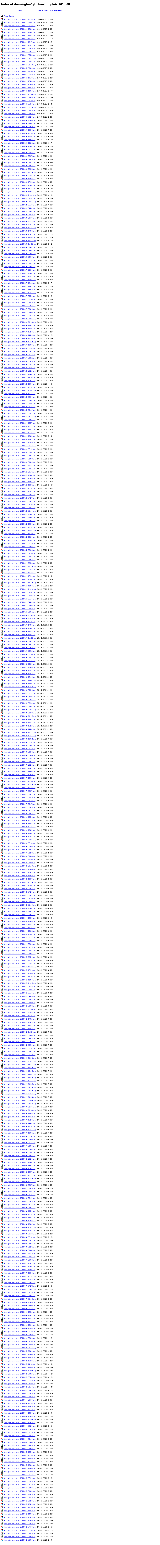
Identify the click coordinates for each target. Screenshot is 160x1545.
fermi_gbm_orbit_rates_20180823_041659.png (20, 504)
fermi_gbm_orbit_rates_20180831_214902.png (20, 22)
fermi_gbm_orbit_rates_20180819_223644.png (20, 664)
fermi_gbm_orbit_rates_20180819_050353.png (20, 700)
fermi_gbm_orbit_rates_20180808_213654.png (20, 1208)
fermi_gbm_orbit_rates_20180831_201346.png (20, 26)
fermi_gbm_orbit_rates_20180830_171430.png (20, 133)
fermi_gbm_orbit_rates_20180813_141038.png (20, 977)
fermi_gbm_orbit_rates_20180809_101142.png (20, 1182)
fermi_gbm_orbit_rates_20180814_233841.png (20, 908)
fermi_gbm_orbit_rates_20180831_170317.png (20, 32)
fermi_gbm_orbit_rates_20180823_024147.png (20, 508)
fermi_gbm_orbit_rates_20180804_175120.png (20, 1406)
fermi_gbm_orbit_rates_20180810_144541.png (20, 1123)
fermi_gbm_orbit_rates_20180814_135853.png (20, 928)
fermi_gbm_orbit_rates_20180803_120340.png (20, 1468)
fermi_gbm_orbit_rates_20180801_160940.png (20, 84)
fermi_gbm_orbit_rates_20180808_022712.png (20, 1247)
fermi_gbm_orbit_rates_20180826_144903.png (20, 335)
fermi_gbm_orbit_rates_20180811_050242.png (20, 1094)
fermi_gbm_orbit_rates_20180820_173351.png (20, 625)
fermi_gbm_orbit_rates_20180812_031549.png (20, 1048)
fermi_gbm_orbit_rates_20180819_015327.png (20, 706)
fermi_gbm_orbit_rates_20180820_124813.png (20, 635)
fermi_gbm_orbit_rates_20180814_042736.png (20, 947)
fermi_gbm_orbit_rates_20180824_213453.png (20, 420)
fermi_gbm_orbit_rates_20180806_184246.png (20, 1312)
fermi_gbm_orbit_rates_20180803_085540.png (20, 1475)
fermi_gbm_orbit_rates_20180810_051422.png (20, 1143)
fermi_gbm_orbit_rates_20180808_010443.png (20, 1250)
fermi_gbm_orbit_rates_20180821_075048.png (20, 596)
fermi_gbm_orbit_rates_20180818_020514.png (20, 755)
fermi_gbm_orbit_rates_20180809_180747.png (20, 1165)
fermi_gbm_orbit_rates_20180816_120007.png (20, 833)
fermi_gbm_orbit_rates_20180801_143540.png (20, 88)
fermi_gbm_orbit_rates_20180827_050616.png (20, 306)
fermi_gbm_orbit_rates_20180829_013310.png (20, 215)
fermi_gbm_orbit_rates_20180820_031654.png (20, 654)
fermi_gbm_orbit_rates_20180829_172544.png (20, 182)
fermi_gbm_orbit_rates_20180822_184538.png (20, 524)
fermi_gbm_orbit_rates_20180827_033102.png (20, 309)
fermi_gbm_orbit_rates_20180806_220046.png (20, 1305)
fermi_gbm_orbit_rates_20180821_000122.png (20, 612)
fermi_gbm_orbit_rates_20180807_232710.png (20, 1253)
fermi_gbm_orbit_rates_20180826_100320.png (20, 345)
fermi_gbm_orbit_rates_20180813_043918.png (20, 996)
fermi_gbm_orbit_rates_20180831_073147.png (20, 52)
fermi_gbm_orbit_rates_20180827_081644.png (20, 299)
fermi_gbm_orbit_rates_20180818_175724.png (20, 723)
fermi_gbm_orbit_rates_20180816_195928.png (20, 817)
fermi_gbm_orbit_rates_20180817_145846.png (20, 778)
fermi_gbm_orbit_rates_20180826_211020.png (20, 322)
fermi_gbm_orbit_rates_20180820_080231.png (20, 644)
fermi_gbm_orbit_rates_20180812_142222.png (20, 1025)
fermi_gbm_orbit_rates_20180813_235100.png (20, 957)
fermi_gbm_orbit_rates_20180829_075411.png (20, 202)
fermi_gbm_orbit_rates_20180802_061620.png (20, 1530)
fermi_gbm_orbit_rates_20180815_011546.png (20, 905)
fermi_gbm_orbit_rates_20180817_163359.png (20, 775)
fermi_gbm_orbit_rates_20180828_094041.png (20, 247)
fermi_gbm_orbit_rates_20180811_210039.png (20, 1061)
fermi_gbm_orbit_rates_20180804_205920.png (20, 1400)
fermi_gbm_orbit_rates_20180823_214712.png (20, 469)
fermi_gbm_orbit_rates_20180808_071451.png (20, 1237)
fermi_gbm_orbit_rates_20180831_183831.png (20, 29)
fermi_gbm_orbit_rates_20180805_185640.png (20, 1354)
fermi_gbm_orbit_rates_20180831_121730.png (20, 42)
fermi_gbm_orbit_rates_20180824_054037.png (20, 452)
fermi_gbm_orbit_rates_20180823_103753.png (20, 491)
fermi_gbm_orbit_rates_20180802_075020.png (20, 1527)
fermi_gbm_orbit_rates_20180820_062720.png (20, 648)
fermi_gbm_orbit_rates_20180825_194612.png (20, 374)
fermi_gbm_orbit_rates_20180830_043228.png (20, 159)
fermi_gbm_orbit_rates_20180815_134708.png (20, 879)
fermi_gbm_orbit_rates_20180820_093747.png (20, 641)
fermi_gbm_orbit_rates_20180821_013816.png (20, 609)
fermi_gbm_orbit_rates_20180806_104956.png (20, 1328)
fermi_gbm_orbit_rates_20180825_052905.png (20, 403)
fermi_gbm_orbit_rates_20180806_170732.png (20, 1315)
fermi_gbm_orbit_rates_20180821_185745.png (20, 573)
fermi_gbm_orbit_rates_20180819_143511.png (20, 680)
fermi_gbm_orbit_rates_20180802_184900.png (20, 1504)
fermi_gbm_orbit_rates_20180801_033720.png (20, 110)
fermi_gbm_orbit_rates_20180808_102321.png (20, 1231)
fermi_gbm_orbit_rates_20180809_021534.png (20, 1198)
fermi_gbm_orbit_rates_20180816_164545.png (20, 823)
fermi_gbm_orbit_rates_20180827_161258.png (20, 283)
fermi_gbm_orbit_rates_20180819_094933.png (20, 690)
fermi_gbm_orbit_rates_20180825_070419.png (20, 400)
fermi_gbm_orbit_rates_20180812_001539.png (20, 1055)
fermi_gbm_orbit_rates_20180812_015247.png (20, 1051)
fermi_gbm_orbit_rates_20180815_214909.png (20, 863)
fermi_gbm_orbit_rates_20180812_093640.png (20, 1035)
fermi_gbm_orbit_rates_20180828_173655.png (20, 231)
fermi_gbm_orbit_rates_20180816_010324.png (20, 856)
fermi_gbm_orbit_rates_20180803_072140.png (20, 1478)
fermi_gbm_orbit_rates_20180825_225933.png (20, 368)
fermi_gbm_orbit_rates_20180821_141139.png (20, 583)
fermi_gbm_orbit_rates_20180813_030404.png (20, 999)
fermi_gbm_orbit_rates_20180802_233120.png (20, 1494)
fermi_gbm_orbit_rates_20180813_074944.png (20, 990)
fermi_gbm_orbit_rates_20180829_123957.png (20, 192)
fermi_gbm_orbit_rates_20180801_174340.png (20, 81)
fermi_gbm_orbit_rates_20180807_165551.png (20, 1266)
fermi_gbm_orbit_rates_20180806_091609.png (20, 1331)
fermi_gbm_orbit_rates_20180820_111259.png (20, 638)
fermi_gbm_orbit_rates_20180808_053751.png (20, 1240)
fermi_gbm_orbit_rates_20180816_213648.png (20, 814)
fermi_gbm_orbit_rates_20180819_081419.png (20, 693)
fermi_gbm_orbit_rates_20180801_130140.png (20, 91)
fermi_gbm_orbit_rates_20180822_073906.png (20, 547)
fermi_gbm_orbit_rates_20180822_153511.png (20, 530)
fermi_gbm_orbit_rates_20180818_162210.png (20, 726)
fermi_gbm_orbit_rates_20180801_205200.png (20, 75)
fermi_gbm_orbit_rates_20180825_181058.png (20, 377)
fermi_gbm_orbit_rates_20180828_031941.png (20, 260)
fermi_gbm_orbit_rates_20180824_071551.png (20, 449)
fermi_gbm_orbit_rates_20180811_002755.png (20, 1104)
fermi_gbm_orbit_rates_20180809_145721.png (20, 1172)
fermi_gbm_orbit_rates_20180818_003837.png (20, 758)
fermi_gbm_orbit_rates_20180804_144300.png (20, 1413)
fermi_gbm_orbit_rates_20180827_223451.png (20, 270)
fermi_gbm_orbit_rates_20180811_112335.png (20, 1081)
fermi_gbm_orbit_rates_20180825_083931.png (20, 397)
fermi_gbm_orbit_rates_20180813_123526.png (20, 980)
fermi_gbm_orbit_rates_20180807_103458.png (20, 1279)
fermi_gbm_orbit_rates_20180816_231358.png (20, 810)
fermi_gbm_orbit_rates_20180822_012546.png (20, 560)
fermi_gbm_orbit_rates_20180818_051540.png (20, 749)
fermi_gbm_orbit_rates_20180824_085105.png (20, 446)
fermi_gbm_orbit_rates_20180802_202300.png (20, 1501)
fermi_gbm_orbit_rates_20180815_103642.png (20, 885)
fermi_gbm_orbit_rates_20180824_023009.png (20, 459)
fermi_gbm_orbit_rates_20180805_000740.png (20, 1393)
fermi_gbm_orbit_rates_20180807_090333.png (20, 1283)
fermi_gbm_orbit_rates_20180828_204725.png (20, 224)
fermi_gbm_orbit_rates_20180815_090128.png (20, 889)
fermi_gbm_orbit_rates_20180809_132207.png (20, 1175)
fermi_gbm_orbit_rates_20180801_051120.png (20, 107)
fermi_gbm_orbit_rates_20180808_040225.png (20, 1244)
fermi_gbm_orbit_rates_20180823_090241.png (20, 495)
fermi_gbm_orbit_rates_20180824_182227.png (20, 426)
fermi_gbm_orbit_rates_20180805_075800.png (20, 1377)
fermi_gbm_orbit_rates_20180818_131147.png (20, 732)
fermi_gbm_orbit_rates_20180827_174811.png (20, 280)
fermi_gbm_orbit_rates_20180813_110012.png (20, 983)
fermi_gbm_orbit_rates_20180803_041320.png (20, 1485)
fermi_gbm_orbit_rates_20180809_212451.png (20, 1159)
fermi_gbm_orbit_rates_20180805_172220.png (20, 1358)
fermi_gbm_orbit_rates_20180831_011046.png (20, 65)
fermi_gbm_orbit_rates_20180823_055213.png (20, 501)
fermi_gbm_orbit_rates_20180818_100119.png (20, 739)
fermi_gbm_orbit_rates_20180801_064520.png (20, 104)
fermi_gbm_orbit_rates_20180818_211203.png (20, 716)
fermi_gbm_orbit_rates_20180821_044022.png (20, 602)
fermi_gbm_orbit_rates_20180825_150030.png (20, 384)
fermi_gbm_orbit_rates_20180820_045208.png (20, 651)
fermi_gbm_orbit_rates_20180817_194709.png (20, 768)
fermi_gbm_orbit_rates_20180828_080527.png (20, 250)
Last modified (43, 10)
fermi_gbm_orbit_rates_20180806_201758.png (20, 1309)
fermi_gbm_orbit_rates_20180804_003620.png (20, 1442)
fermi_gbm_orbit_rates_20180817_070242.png (20, 794)
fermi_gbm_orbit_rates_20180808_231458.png (20, 1204)
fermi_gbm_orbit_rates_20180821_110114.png (20, 589)
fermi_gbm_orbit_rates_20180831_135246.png (20, 39)
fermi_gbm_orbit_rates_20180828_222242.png (20, 221)
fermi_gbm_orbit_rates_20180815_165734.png (20, 872)
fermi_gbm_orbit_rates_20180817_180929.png (20, 771)
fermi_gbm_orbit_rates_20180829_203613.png (20, 175)
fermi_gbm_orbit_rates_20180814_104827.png (20, 934)
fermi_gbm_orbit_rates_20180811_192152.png (20, 1064)
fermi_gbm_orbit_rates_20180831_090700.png (20, 48)
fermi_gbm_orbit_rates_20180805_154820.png (20, 1361)
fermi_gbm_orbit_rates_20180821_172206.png (20, 576)
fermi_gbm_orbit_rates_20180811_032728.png (20, 1097)
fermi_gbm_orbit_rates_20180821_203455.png (20, 570)
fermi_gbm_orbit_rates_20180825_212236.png (20, 371)
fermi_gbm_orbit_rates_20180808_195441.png (20, 1211)
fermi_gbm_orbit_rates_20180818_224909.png (20, 713)
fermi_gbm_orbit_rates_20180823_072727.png (20, 498)
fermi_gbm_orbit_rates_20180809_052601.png (20, 1191)
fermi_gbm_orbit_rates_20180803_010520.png (20, 1491)
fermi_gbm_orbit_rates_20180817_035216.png (20, 801)
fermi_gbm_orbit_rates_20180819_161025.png (20, 677)
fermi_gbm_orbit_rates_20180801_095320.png (20, 97)
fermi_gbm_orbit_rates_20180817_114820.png (20, 784)
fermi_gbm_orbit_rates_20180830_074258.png (20, 153)
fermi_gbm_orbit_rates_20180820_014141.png (20, 657)
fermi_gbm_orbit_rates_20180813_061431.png (20, 993)
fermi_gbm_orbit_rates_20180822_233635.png (20, 514)
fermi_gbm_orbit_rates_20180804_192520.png (20, 1403)
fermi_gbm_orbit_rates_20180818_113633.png (20, 736)
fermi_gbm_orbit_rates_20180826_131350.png (20, 338)
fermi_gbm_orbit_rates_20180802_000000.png (20, 68)
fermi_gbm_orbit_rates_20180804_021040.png (20, 1439)
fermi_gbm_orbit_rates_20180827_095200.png (20, 296)
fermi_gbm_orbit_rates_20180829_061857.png (20, 205)
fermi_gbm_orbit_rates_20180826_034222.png (20, 358)
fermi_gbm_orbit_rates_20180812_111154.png (20, 1032)
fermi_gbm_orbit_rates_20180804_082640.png (20, 1426)
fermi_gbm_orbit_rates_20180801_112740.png (20, 94)
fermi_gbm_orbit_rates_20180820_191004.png (20, 622)
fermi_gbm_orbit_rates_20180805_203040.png (20, 1351)
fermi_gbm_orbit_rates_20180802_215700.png (20, 1498)
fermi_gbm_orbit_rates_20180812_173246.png (20, 1019)
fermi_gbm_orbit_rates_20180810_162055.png (20, 1120)
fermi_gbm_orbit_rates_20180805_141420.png (20, 1364)
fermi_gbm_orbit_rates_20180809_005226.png (20, 1201)
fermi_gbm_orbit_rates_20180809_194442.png (20, 1162)
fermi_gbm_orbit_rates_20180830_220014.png (20, 123)
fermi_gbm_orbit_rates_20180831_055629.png (20, 55)
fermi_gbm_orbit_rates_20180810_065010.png (20, 1139)
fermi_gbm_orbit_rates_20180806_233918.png (20, 1302)
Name (20, 10)
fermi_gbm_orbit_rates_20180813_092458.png (20, 986)
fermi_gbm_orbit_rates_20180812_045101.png (20, 1045)
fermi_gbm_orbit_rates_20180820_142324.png (20, 631)
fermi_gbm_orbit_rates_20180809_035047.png (20, 1195)
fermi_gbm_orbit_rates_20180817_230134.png (20, 762)
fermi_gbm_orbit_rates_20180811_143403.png (20, 1074)
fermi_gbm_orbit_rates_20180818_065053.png (20, 745)
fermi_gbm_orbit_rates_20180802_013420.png (20, 1540)
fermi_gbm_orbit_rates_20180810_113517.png (20, 1130)
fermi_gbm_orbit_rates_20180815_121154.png (20, 882)
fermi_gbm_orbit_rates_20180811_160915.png (20, 1071)
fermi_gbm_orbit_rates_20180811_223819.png (20, 1058)
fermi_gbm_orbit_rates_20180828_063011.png (20, 254)
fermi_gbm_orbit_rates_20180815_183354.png (20, 869)
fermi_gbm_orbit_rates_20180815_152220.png (20, 876)
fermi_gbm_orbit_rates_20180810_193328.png (20, 1113)
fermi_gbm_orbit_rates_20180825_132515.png (20, 387)
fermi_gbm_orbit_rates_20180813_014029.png (20, 1003)
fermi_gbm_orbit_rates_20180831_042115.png (20, 58)
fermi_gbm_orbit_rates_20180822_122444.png (20, 537)
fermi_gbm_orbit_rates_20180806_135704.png (20, 1322)
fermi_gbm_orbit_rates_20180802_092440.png (20, 1524)
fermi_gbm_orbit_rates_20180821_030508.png (20, 605)
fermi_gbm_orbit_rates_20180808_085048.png (20, 1234)
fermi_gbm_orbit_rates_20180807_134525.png (20, 1273)
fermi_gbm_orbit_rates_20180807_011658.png (20, 1299)
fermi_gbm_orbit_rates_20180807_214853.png (20, 1257)
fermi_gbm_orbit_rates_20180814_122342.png (20, 931)
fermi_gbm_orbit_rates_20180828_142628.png (20, 237)
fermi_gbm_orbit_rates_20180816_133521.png (20, 830)
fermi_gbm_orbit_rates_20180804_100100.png (20, 1423)
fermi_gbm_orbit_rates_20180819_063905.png (20, 696)
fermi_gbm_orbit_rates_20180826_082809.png (20, 348)
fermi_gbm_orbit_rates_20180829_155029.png (20, 185)
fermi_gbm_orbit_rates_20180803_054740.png (20, 1481)
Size (51, 10)
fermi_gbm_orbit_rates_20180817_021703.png (20, 804)
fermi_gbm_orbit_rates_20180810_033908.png (20, 1146)
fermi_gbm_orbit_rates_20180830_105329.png (20, 146)
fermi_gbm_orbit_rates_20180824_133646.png (20, 436)
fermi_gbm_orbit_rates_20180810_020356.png (20, 1149)
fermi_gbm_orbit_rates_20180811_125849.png (20, 1077)
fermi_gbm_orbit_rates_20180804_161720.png (20, 1410)
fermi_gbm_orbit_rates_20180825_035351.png (20, 407)
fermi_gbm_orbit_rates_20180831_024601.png (20, 62)
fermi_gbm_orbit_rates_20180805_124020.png (20, 1367)
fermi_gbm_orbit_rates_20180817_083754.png (20, 791)
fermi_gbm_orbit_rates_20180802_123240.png (20, 1517)
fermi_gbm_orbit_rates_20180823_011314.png (20, 511)
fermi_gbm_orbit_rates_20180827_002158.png (20, 316)
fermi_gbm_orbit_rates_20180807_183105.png (20, 1263)
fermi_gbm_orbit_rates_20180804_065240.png (20, 1429)
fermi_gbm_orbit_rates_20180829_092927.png (20, 198)
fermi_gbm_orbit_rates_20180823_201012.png (20, 472)
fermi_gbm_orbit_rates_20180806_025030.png (20, 1344)
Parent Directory (9, 16)
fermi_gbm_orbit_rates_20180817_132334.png (20, 781)
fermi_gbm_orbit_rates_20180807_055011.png (20, 1289)
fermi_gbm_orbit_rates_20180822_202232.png (20, 521)
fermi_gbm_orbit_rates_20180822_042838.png (20, 553)
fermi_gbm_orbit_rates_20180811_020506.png (20, 1100)
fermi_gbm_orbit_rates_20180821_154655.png (20, 579)
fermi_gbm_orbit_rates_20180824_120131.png (20, 439)
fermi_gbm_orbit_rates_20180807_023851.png (20, 1296)
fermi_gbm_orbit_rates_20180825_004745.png (20, 413)
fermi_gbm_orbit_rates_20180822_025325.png (20, 556)
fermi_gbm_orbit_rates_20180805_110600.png (20, 1371)
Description (58, 10)
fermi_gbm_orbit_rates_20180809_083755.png (20, 1185)
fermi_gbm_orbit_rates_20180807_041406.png (20, 1292)
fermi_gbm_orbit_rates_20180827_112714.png (20, 293)
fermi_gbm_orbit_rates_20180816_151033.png (20, 827)
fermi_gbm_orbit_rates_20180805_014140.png (20, 1390)
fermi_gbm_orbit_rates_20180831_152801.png (20, 35)
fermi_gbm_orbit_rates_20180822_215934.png (20, 517)
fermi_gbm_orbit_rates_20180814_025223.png (20, 950)
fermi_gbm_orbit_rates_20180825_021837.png (20, 410)
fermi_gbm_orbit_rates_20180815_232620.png (20, 859)
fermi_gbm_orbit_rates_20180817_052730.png (20, 797)
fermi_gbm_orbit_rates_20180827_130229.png (20, 289)
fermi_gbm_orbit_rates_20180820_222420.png (20, 615)
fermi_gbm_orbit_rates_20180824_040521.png (20, 456)
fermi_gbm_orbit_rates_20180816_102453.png (20, 837)
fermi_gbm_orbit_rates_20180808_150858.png (20, 1221)
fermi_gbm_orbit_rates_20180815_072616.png (20, 892)
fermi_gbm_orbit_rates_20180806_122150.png (20, 1325)
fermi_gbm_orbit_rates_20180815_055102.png (20, 895)
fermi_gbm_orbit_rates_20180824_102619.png (20, 443)
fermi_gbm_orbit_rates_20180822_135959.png (20, 534)
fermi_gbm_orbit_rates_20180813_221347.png (20, 960)
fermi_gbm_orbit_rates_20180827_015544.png (20, 312)
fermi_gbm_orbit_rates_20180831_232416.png (20, 19)
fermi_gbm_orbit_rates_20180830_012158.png (20, 166)
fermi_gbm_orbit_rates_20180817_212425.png (20, 765)
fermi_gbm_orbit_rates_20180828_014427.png (20, 263)
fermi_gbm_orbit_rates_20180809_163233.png (20, 1169)
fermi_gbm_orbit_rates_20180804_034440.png (20, 1436)
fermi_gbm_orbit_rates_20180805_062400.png (20, 1380)
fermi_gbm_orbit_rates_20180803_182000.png (20, 1455)
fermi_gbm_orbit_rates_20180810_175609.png (20, 1117)
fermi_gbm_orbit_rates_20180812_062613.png (20, 1042)
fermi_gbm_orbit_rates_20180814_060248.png (20, 944)
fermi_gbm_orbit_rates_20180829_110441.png (20, 195)
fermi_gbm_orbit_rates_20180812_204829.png (20, 1012)
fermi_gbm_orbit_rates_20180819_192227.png (20, 670)
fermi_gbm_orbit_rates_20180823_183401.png (20, 475)
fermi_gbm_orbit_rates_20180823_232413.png (20, 465)
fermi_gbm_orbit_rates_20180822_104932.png (20, 540)
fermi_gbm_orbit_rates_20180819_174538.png (20, 674)
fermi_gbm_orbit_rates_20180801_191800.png (20, 78)
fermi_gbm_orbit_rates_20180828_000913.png (20, 267)
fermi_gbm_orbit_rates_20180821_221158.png (20, 566)
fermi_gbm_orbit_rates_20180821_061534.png (20, 599)
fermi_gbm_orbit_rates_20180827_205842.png (20, 273)
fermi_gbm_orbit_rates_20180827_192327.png (20, 276)
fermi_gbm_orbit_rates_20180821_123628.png (20, 586)
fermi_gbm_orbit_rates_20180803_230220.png (20, 1445)
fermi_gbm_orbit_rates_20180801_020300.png (20, 114)
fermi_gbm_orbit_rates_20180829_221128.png (20, 172)
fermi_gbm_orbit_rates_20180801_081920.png (20, 101)
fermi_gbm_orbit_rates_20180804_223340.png (20, 1397)
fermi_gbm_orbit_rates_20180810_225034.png (20, 1107)
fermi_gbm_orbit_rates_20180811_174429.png (20, 1068)
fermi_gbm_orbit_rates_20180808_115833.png (20, 1227)
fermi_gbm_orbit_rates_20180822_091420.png (20, 543)
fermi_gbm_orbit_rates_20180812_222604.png (20, 1009)
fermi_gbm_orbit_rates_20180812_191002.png (20, 1016)
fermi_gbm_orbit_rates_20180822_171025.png (20, 527)
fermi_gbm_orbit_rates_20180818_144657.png (20, 729)
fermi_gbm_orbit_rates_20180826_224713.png (20, 319)
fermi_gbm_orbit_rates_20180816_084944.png (20, 840)
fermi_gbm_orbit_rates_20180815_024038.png (20, 902)
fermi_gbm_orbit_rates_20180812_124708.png (20, 1029)
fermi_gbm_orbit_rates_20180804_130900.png (20, 1416)
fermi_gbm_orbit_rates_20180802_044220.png (20, 1533)
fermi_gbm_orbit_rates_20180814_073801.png (20, 941)
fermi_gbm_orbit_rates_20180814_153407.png (20, 924)
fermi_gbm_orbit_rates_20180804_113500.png (20, 1419)
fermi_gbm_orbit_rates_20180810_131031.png (20, 1126)
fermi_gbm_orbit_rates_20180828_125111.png (20, 241)
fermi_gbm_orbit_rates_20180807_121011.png (20, 1276)
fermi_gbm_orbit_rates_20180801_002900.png (20, 117)
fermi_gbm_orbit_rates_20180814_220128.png (20, 911)
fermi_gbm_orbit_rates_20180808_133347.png (20, 1224)
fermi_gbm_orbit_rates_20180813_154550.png (20, 973)
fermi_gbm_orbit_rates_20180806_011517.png (20, 1348)
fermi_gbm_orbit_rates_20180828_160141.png (20, 234)
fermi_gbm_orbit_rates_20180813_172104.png (20, 970)
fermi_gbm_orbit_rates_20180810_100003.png (20, 1133)
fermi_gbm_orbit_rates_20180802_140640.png (20, 1514)
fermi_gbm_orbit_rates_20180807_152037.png (20, 1270)
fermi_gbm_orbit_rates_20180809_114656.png (20, 1178)
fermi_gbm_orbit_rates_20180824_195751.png (20, 423)
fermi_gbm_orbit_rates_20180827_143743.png (20, 286)
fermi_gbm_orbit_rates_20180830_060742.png (20, 156)
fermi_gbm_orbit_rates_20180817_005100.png (20, 807)
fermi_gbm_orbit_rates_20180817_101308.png (20, 788)
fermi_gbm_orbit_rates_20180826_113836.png (20, 342)
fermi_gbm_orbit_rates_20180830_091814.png (20, 149)
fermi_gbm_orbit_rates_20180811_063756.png (20, 1091)
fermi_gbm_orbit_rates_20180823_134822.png (20, 485)
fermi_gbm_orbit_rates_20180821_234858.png (20, 563)
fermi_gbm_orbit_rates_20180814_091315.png (20, 937)
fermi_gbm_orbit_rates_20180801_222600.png (20, 71)
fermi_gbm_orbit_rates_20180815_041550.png (20, 898)
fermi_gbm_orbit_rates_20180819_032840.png (20, 703)
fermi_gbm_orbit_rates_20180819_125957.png (20, 683)
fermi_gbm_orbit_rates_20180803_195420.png (20, 1452)
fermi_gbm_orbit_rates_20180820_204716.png (20, 618)
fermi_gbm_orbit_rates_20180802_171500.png (20, 1507)
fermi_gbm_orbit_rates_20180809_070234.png (20, 1188)
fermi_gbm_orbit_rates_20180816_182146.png (20, 820)
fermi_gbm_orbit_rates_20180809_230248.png (20, 1156)
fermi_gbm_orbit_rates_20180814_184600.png (20, 918)
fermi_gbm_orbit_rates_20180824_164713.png (20, 429)
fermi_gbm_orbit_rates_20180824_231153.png (20, 416)
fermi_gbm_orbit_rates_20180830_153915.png (20, 136)
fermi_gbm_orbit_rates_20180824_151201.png (20, 433)
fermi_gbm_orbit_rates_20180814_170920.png (20, 921)
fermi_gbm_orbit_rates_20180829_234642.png (20, 169)
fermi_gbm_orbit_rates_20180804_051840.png (20, 1432)
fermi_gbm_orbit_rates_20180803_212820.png (20, 1449)
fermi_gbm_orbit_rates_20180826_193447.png (20, 325)
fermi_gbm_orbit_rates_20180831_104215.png (20, 45)
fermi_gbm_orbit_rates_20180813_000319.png (20, 1006)
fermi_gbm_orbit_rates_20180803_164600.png (20, 1458)
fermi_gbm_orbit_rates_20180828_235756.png (20, 218)
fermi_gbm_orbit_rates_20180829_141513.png (20, 189)
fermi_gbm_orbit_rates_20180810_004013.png (20, 1152)
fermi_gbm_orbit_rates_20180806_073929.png (20, 1335)
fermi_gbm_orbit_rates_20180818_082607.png (20, 742)
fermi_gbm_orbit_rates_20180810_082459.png (20, 1136)
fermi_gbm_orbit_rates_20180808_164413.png (20, 1218)
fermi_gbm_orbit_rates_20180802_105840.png (20, 1520)
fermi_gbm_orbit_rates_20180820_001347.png (20, 661)
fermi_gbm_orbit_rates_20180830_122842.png (20, 143)
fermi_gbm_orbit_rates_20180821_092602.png (20, 592)
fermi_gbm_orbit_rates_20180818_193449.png (20, 719)
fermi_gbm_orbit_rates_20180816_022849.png (20, 853)
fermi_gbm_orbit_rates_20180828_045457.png (20, 257)
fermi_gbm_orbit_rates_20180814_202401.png (20, 915)
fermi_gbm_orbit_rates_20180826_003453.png (20, 364)
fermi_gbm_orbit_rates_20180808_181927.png (20, 1214)
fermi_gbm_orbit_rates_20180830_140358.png (20, 140)
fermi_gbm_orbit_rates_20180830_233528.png (20, 120)
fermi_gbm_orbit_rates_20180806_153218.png (20, 1318)
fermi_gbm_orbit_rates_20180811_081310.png (20, 1087)
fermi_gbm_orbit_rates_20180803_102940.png (20, 1471)
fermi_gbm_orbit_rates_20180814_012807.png (20, 954)
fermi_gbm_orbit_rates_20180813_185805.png (20, 967)
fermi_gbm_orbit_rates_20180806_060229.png (20, 1338)
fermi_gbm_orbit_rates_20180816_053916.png (20, 846)
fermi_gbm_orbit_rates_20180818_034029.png (20, 752)
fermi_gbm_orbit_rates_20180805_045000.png (20, 1384)
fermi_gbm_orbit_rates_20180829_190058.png (20, 179)
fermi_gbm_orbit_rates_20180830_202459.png (20, 127)
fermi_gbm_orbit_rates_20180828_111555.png (20, 244)
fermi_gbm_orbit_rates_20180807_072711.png (20, 1286)
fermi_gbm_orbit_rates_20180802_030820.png (20, 1537)
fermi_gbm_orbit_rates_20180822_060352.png (20, 550)
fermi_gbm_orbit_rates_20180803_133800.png (20, 1465)
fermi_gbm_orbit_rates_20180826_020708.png (20, 361)
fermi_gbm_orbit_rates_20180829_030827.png (20, 211)
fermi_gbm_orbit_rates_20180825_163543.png (20, 381)
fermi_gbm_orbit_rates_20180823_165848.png (20, 478)
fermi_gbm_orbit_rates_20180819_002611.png (20, 710)
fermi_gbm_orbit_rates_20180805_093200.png (20, 1374)
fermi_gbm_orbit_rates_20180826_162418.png (20, 332)
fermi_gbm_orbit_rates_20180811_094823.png (20, 1084)
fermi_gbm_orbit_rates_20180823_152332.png (20, 482)
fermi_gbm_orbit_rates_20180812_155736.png (20, 1022)
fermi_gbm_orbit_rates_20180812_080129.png (20, 1038)
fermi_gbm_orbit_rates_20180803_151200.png (20, 1462)
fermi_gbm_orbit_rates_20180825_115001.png (20, 390)
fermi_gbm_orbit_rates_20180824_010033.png (20, 462)
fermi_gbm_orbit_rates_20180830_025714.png (20, 162)
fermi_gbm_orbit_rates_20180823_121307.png (20, 488)
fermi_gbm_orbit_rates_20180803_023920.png (20, 1488)
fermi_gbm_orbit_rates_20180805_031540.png (20, 1387)
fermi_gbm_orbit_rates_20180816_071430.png (20, 843)
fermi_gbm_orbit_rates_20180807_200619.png (20, 1260)
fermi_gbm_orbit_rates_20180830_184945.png (20, 130)
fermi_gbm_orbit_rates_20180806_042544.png (20, 1341)
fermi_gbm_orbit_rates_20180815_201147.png (20, 866)
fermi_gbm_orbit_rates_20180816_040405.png (20, 850)
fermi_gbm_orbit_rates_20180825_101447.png (20, 394)
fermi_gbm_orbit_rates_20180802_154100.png (20, 1511)
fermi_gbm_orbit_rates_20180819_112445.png (20, 687)
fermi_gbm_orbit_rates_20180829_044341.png (20, 208)
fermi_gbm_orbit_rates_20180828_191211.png (20, 228)
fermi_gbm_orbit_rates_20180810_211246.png (20, 1110)
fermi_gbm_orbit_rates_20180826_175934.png (20, 329)
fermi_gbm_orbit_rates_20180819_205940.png (20, 667)
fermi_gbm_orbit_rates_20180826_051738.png (20, 355)
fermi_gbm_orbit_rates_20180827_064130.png (20, 302)
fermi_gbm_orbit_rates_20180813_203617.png (20, 964)
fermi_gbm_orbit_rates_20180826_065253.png (20, 351)
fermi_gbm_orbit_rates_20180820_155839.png (20, 628)
